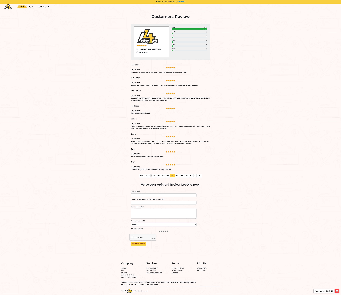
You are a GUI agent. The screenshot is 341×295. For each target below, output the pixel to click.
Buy (30, 7)
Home (22, 7)
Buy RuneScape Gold (154, 272)
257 (186, 175)
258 (191, 175)
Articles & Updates (128, 275)
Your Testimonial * (137, 207)
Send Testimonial (138, 244)
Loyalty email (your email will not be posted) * (147, 199)
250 (154, 175)
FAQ (122, 270)
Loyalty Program (43, 7)
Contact (124, 268)
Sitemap (175, 272)
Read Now (181, 1)
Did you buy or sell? (138, 221)
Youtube (202, 270)
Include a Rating (137, 228)
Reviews (124, 272)
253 (167, 175)
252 (163, 175)
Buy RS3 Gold (151, 270)
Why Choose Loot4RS (129, 277)
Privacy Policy (177, 270)
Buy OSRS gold (152, 268)
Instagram (203, 268)
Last (199, 175)
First (142, 175)
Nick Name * (135, 191)
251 (158, 175)
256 (181, 175)
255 (177, 175)
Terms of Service (178, 268)
